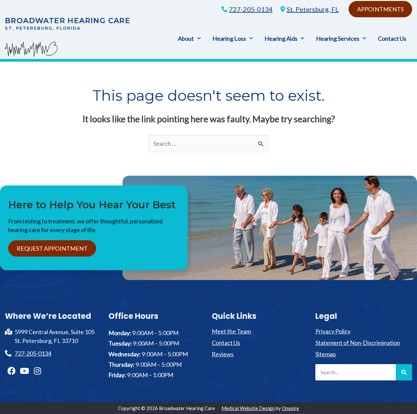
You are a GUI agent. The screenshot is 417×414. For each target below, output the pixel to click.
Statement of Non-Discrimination (357, 342)
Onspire (290, 408)
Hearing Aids (281, 38)
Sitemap (325, 354)
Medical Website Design (248, 408)
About (186, 38)
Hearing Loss (229, 38)
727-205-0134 (251, 9)
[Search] (404, 372)
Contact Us (392, 38)
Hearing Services (337, 38)
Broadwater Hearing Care (67, 20)
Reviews (223, 354)
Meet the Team (231, 331)
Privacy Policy (333, 331)
